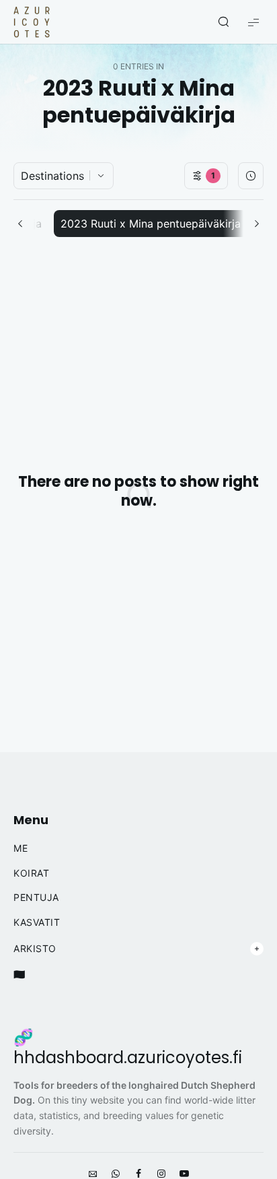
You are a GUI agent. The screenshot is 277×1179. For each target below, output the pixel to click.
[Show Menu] (253, 22)
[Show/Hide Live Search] (223, 22)
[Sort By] (251, 175)
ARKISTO (34, 948)
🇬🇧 (19, 974)
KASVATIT (36, 922)
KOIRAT (31, 873)
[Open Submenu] (257, 948)
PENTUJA (36, 897)
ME (20, 848)
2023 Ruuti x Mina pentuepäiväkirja (151, 223)
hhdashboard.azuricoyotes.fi (127, 1058)
